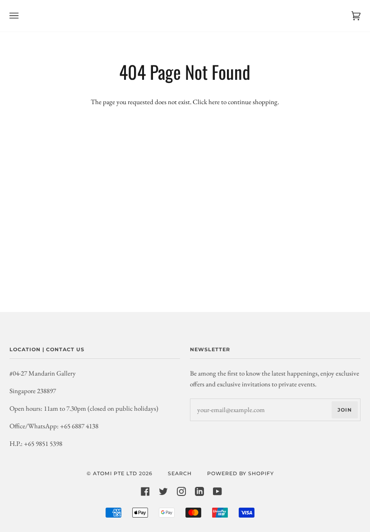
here (214, 101)
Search (180, 473)
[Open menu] (23, 16)
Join (345, 410)
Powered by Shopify (240, 473)
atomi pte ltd (115, 473)
